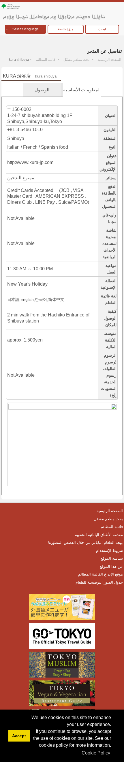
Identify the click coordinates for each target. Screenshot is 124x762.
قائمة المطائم (45, 60)
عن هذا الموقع (111, 566)
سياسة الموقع (112, 558)
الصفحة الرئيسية (109, 60)
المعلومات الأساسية (82, 89)
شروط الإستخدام (109, 550)
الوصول (42, 89)
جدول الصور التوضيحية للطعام (99, 582)
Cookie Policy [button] (96, 752)
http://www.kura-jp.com (30, 162)
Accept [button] (19, 735)
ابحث (102, 29)
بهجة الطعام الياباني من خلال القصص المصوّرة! (85, 542)
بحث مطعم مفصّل (76, 60)
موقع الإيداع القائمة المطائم (100, 574)
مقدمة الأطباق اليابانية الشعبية (99, 535)
